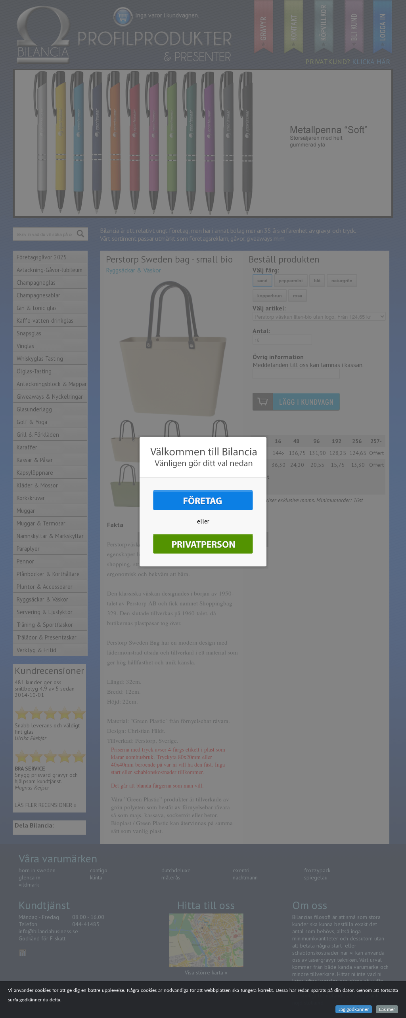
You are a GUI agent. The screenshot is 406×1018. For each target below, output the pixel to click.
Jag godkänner (354, 1009)
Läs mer (387, 1009)
